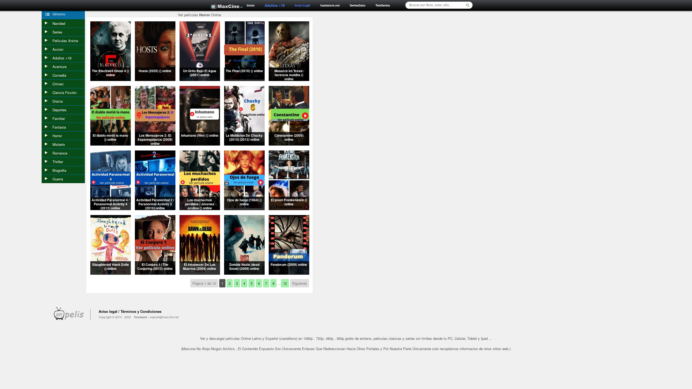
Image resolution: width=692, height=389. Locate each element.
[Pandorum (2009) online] (289, 273)
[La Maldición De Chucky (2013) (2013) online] (244, 143)
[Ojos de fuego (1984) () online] (244, 208)
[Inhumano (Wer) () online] (199, 143)
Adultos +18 (61, 58)
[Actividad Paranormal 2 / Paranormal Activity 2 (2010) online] (155, 208)
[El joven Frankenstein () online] (289, 208)
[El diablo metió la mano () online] (110, 143)
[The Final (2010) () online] (244, 79)
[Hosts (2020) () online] (155, 79)
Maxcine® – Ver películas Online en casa (225, 2)
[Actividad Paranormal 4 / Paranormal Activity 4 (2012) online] (110, 208)
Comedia (59, 75)
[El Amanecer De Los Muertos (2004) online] (199, 273)
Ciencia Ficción (64, 92)
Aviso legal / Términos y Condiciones (130, 311)
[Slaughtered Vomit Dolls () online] (110, 273)
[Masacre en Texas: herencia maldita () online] (289, 79)
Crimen (58, 83)
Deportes (59, 109)
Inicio (251, 5)
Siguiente (299, 283)
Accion (57, 49)
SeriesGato (357, 5)
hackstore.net (330, 5)
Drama (57, 101)
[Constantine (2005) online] (289, 143)
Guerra (57, 179)
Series (57, 32)
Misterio (58, 144)
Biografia (59, 170)
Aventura (59, 66)
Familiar (58, 118)
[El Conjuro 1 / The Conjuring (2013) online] (155, 273)
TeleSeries (382, 5)
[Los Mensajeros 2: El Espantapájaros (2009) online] (155, 143)
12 (285, 283)
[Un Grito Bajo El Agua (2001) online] (199, 79)
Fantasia (59, 127)
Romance (59, 153)
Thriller (57, 161)
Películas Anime (65, 40)
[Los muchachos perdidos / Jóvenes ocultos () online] (199, 208)
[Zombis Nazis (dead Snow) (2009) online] (244, 273)
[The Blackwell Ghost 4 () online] (110, 79)
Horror (57, 135)
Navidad (58, 23)
